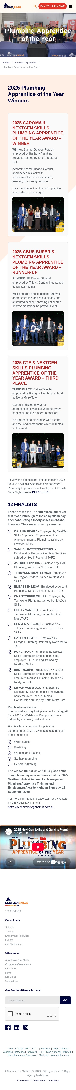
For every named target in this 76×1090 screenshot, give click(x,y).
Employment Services (17, 935)
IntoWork (32, 1051)
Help (55, 1048)
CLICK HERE (41, 492)
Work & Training (60, 1055)
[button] (35, 6)
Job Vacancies (13, 944)
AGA (10, 1048)
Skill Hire (44, 1055)
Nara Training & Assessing (22, 1055)
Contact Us (11, 980)
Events (9, 939)
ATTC (34, 1048)
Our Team (10, 968)
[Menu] (70, 6)
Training (9, 931)
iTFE (41, 1051)
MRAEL (67, 1051)
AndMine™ (57, 1071)
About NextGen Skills (17, 960)
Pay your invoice (52, 6)
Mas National (53, 1051)
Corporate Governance (18, 964)
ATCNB (19, 1048)
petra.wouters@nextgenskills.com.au (31, 807)
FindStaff (45, 1048)
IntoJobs (20, 1051)
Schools (9, 927)
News (8, 972)
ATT (27, 1048)
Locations (10, 976)
